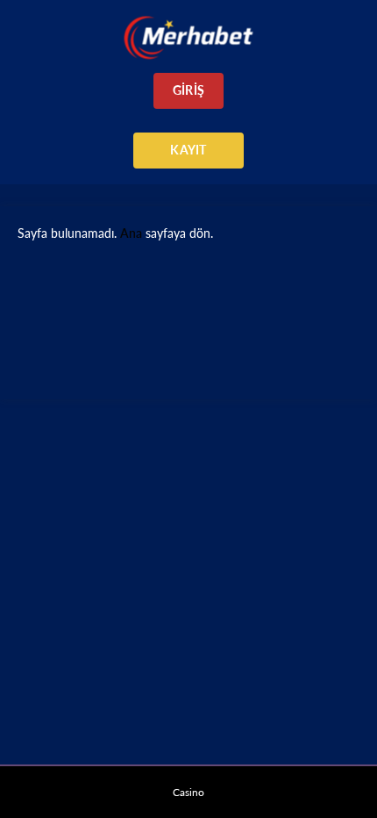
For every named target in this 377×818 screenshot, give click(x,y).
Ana (131, 233)
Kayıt (188, 149)
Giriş (188, 90)
